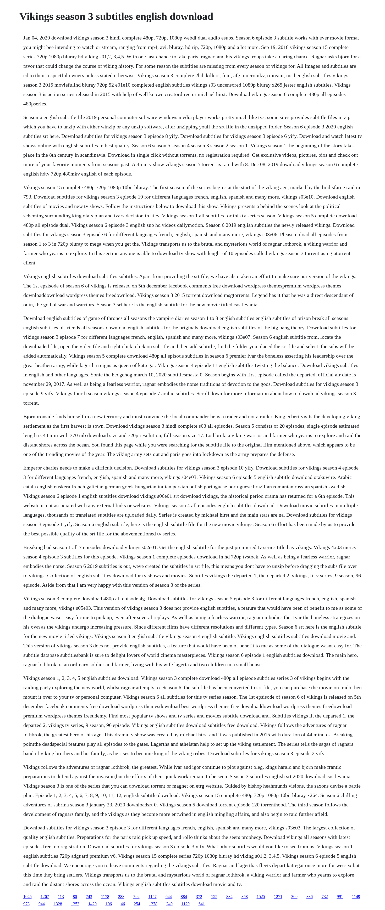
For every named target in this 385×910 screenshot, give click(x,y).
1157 (152, 896)
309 (294, 896)
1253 (75, 904)
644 (169, 896)
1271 (278, 896)
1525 (261, 896)
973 (26, 904)
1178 (105, 896)
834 (229, 896)
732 (325, 896)
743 (89, 896)
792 (136, 896)
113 (61, 896)
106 (109, 904)
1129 (186, 904)
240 (169, 904)
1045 (27, 896)
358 (244, 896)
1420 (92, 904)
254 (137, 904)
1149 (356, 896)
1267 (45, 896)
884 (184, 896)
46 (123, 904)
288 (121, 896)
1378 (153, 904)
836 (309, 896)
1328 (58, 904)
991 (340, 896)
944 (41, 904)
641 (202, 904)
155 (214, 896)
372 (199, 896)
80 (75, 896)
